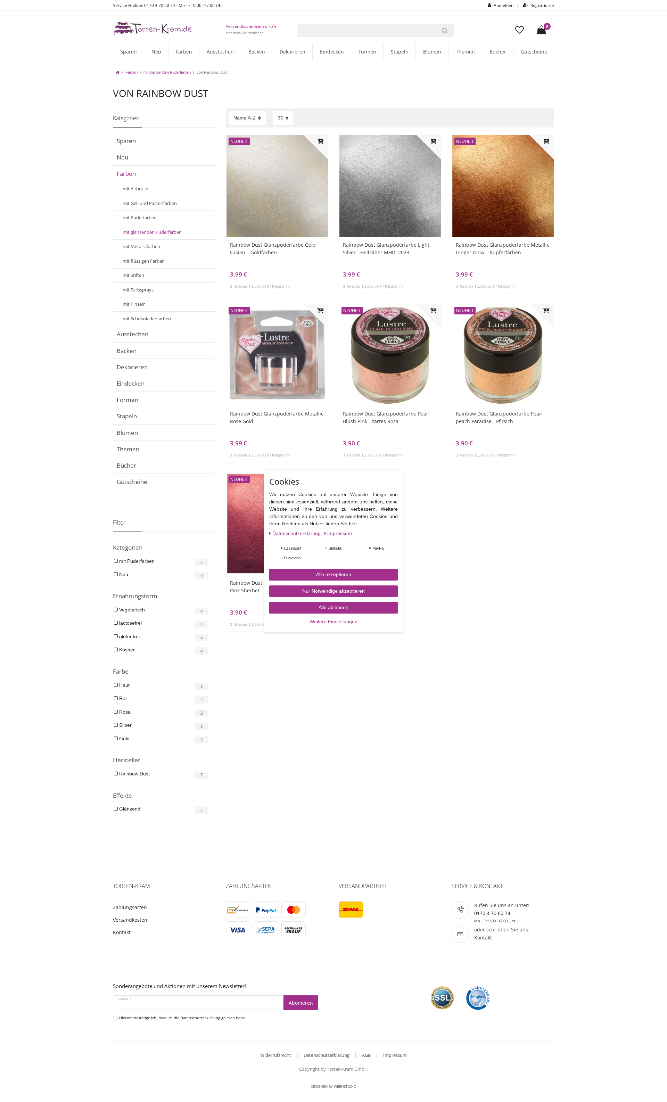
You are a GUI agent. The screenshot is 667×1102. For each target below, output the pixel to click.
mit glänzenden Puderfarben (167, 72)
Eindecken (332, 51)
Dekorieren (292, 51)
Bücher (497, 51)
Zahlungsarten (130, 907)
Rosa (124, 712)
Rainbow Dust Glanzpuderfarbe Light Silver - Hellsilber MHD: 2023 (386, 248)
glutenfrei (129, 636)
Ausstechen (220, 51)
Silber (125, 725)
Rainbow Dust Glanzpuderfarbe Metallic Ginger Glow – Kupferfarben (502, 248)
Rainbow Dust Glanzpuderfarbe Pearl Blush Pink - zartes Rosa (386, 417)
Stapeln (400, 51)
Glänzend (129, 809)
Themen (465, 51)
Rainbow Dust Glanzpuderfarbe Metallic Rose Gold (276, 417)
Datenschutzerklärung (326, 1055)
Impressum (395, 1055)
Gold (124, 738)
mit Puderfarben (136, 561)
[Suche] (445, 30)
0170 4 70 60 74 (492, 913)
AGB (366, 1055)
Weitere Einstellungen (333, 621)
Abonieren (301, 1003)
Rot (122, 698)
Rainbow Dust (134, 773)
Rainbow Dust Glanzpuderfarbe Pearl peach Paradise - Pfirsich (499, 417)
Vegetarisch (131, 609)
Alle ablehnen (333, 607)
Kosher (126, 649)
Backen (256, 51)
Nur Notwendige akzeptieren (333, 591)
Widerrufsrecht (275, 1055)
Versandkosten (130, 919)
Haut (124, 685)
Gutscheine (534, 51)
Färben (184, 51)
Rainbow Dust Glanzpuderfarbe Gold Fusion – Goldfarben (273, 248)
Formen (367, 51)
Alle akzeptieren (333, 574)
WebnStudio (345, 1086)
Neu (156, 51)
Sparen (128, 51)
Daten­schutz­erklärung (297, 533)
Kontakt (122, 932)
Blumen (432, 51)
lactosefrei (130, 623)
